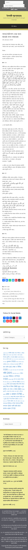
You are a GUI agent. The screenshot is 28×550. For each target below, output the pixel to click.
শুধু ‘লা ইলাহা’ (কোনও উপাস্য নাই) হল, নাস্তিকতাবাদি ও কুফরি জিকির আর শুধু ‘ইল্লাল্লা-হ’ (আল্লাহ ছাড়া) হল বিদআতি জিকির (13, 294)
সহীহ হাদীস (17, 401)
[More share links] (22, 280)
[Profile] (4, 318)
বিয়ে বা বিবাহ (11, 386)
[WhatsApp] (10, 280)
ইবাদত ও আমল (18, 355)
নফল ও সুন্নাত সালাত (12, 369)
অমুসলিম (5, 353)
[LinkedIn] (20, 318)
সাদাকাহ (22, 401)
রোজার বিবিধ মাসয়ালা (16, 396)
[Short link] (19, 280)
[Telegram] (13, 280)
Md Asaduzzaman (18, 547)
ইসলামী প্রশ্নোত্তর (14, 15)
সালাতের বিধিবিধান (9, 403)
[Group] (10, 318)
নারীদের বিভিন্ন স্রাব (16, 373)
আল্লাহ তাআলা (10, 354)
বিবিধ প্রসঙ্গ (11, 384)
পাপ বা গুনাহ (18, 379)
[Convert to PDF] (16, 280)
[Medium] (14, 321)
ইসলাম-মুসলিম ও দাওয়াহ (10, 357)
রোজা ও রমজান (14, 394)
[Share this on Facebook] (3, 280)
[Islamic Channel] (7, 321)
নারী (7, 372)
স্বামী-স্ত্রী (16, 406)
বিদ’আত (16, 382)
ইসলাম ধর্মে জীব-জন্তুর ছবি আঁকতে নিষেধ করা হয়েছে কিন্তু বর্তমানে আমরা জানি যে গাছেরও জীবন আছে (13, 301)
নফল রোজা (20, 369)
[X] (14, 318)
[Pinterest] (17, 321)
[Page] (7, 318)
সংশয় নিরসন (13, 398)
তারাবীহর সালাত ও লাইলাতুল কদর (10, 364)
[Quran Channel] (10, 321)
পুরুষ (10, 381)
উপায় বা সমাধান (15, 359)
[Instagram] (17, 318)
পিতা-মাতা (6, 381)
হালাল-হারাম (6, 286)
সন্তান (10, 401)
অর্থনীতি (11, 353)
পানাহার (10, 379)
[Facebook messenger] (7, 280)
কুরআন (11, 361)
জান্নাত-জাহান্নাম (20, 361)
